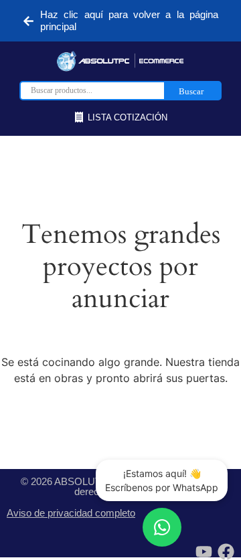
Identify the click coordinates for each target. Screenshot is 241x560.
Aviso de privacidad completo (71, 513)
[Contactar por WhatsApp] (162, 527)
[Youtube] (203, 551)
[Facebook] (226, 551)
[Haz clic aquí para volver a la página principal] (28, 21)
